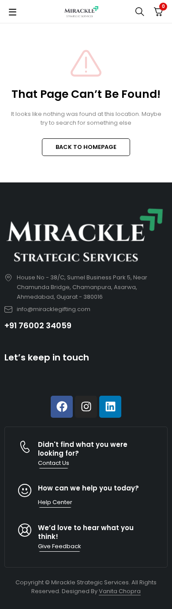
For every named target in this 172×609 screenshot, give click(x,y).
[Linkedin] (110, 407)
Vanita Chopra (120, 591)
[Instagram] (86, 407)
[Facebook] (62, 407)
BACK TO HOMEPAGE (86, 147)
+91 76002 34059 (37, 325)
